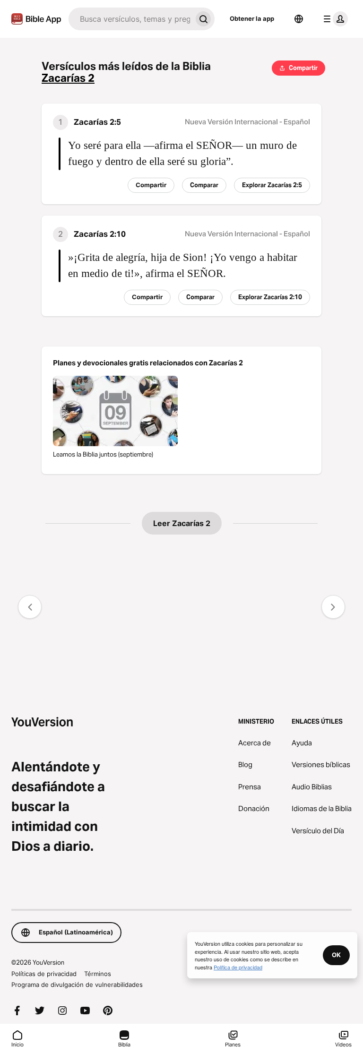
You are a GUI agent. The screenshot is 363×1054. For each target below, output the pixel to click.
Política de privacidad (238, 967)
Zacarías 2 (68, 78)
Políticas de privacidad (44, 973)
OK (336, 955)
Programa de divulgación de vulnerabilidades (77, 984)
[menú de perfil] (334, 18)
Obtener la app (252, 18)
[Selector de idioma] (298, 18)
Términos (97, 973)
